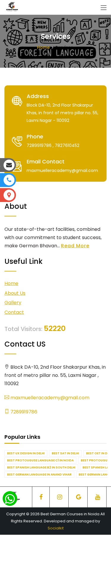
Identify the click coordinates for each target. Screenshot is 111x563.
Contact (14, 312)
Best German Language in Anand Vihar (39, 474)
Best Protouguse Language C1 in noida (40, 460)
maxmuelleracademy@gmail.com (49, 397)
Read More (75, 245)
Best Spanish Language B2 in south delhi (41, 467)
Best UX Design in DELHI (26, 453)
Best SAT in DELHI (65, 453)
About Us (14, 293)
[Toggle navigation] (104, 8)
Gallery (12, 302)
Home (43, 47)
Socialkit (56, 528)
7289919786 (23, 411)
